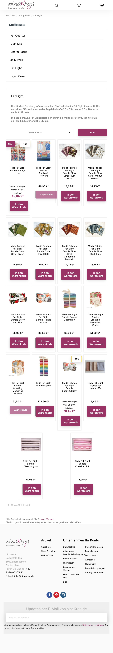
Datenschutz (69, 547)
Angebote (46, 547)
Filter (92, 132)
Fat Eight (16, 68)
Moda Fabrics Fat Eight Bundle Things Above (43, 318)
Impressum (68, 562)
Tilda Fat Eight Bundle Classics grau (30, 464)
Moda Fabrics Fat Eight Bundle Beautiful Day (69, 387)
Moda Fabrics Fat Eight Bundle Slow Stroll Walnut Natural (95, 173)
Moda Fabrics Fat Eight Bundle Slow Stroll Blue (95, 250)
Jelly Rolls (16, 59)
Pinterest (56, 595)
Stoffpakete (17, 25)
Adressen (90, 559)
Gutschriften (91, 555)
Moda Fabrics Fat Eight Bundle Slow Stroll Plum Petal (69, 173)
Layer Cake (17, 76)
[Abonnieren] (102, 617)
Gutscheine (90, 564)
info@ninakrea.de (24, 576)
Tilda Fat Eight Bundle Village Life (17, 170)
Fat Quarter (17, 35)
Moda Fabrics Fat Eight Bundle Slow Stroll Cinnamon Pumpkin (69, 253)
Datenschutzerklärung (93, 625)
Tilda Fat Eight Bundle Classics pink (82, 464)
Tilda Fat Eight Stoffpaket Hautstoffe (95, 386)
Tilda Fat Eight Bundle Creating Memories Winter (95, 319)
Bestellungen (91, 551)
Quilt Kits (16, 43)
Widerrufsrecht (70, 558)
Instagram (63, 595)
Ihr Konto (92, 540)
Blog (65, 581)
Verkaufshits (47, 555)
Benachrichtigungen (94, 568)
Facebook (49, 595)
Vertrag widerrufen (94, 572)
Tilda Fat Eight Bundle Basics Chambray (69, 317)
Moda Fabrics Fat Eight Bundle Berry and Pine (18, 318)
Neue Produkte (48, 551)
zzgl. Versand (47, 519)
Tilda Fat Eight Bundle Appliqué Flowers (43, 171)
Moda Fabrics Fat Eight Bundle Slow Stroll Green (18, 250)
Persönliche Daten (94, 547)
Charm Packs (18, 51)
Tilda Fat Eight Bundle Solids (43, 384)
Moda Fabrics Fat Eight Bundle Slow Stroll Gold (43, 250)
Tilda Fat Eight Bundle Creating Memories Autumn (17, 388)
